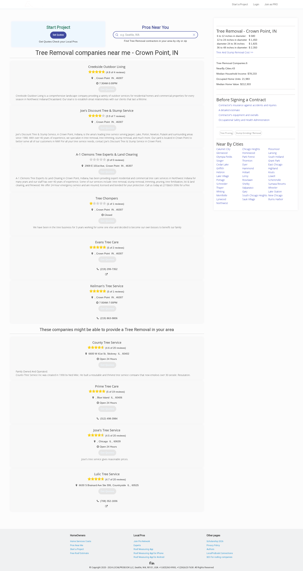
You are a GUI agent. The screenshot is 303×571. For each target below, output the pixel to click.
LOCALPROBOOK (44, 4)
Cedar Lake (222, 164)
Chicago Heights (251, 149)
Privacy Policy (213, 545)
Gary (244, 191)
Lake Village (222, 176)
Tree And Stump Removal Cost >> (234, 52)
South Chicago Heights (254, 195)
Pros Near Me (76, 545)
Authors (210, 549)
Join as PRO (271, 4)
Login (256, 4)
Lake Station (275, 191)
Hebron (220, 172)
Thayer (220, 187)
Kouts (271, 172)
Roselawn (247, 180)
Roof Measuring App (143, 549)
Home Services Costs (80, 541)
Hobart (246, 172)
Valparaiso (247, 187)
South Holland (276, 156)
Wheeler (272, 187)
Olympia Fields (224, 156)
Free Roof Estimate (79, 553)
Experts (137, 545)
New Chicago (275, 195)
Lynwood (221, 199)
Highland (273, 168)
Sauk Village (248, 199)
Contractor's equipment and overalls (238, 115)
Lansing (272, 153)
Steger (220, 160)
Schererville (274, 180)
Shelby (246, 183)
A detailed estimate (229, 110)
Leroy (245, 176)
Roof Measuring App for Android (149, 557)
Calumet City (223, 149)
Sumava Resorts (277, 183)
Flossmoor (274, 149)
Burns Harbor (275, 199)
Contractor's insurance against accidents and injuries (248, 105)
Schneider (221, 183)
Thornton (247, 160)
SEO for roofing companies (219, 557)
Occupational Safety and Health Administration (244, 120)
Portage (220, 180)
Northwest (222, 203)
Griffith (220, 168)
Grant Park (274, 160)
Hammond (248, 168)
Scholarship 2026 (215, 541)
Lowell (271, 176)
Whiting (220, 191)
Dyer (244, 164)
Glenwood (221, 153)
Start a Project (240, 4)
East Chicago (275, 164)
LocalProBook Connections (220, 553)
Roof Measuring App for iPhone (148, 553)
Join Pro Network (142, 541)
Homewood (248, 153)
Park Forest (248, 156)
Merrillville (221, 195)
